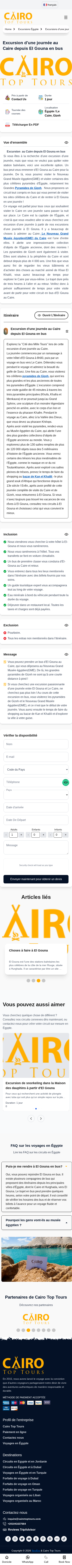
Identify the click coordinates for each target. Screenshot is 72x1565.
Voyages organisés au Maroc (22, 1500)
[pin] (43, 1539)
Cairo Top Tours (13, 1426)
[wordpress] (50, 1539)
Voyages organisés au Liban (22, 1495)
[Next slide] (40, 1118)
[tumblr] (36, 1539)
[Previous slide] (31, 1118)
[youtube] (29, 1539)
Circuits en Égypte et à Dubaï (22, 1467)
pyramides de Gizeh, (35, 376)
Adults (13, 829)
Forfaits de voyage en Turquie (22, 1489)
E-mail (10, 756)
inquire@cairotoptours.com (24, 1518)
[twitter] (22, 1539)
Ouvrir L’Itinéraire (53, 315)
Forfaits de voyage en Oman (21, 1484)
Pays (9, 789)
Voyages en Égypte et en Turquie (24, 1472)
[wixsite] (57, 1539)
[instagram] (15, 1539)
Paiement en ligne (14, 1432)
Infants (58, 829)
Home (8, 29)
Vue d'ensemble (15, 142)
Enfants (36, 829)
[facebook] (8, 1539)
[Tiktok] (64, 1539)
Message (12, 845)
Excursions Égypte (28, 29)
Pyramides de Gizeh (28, 188)
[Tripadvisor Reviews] (66, 782)
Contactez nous (13, 1437)
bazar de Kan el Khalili (38, 476)
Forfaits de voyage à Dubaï (20, 1478)
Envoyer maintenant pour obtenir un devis (36, 879)
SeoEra (36, 1550)
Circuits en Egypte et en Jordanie (25, 1461)
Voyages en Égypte (15, 1443)
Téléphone (13, 782)
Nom (9, 744)
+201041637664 (17, 1523)
